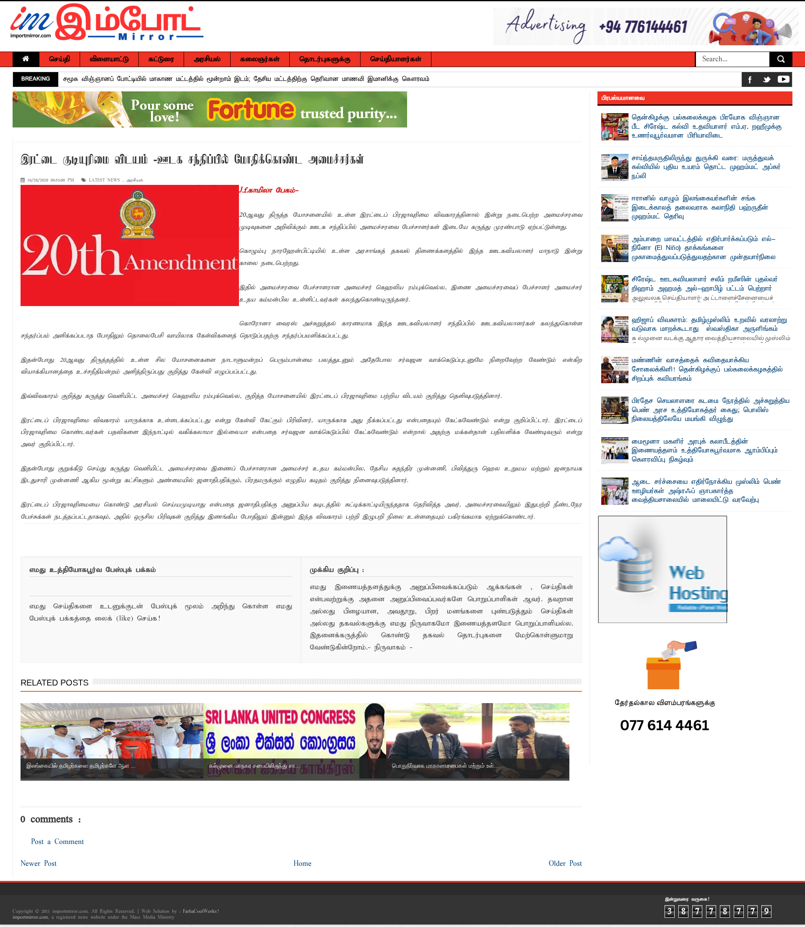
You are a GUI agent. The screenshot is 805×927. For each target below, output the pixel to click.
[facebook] (750, 81)
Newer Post (39, 863)
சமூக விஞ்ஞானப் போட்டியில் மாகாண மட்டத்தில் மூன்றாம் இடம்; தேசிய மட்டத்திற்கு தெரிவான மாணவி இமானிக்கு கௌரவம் (246, 79)
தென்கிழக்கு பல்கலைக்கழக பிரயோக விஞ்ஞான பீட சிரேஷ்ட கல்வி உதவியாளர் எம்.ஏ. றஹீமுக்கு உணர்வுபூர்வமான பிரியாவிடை (707, 127)
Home (302, 863)
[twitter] (766, 81)
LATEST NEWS (104, 180)
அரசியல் (134, 180)
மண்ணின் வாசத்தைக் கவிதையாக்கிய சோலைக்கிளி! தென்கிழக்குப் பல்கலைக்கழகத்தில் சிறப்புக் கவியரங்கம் (707, 369)
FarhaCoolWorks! (200, 911)
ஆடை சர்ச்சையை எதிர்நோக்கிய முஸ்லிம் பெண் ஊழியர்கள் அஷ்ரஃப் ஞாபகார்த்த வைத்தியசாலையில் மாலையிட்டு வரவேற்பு (706, 491)
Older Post (565, 863)
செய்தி (59, 59)
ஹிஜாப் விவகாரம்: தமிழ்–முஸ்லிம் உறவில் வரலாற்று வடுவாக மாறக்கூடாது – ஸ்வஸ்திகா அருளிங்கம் (709, 325)
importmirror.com (30, 917)
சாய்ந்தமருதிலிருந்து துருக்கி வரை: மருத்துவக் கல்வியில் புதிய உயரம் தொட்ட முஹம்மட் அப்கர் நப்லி (706, 167)
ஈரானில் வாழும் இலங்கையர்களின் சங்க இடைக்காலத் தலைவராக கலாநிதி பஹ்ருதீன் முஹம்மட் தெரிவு (700, 208)
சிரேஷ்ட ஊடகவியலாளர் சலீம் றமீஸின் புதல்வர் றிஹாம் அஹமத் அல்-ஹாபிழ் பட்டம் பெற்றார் (705, 284)
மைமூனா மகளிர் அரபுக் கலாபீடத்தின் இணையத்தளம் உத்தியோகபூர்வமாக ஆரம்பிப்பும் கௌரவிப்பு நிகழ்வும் (705, 451)
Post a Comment (57, 842)
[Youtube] (783, 81)
